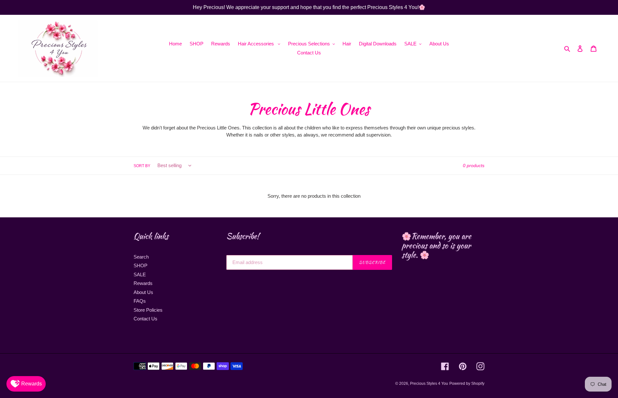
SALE (140, 274)
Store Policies (148, 310)
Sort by (142, 166)
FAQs (140, 301)
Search (141, 257)
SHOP (140, 265)
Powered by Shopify (466, 383)
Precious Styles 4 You (429, 383)
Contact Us (145, 318)
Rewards (143, 283)
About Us (143, 292)
